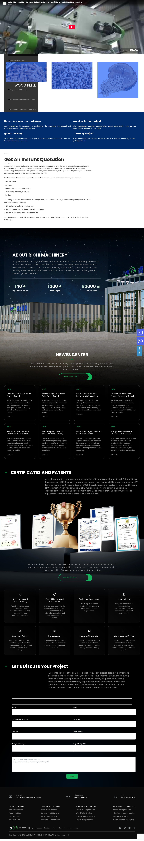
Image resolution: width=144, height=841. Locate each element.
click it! (139, 350)
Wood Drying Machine (84, 820)
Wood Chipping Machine (85, 810)
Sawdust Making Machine (85, 816)
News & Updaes (70, 376)
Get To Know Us (70, 577)
